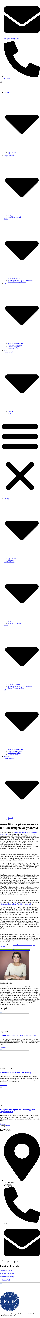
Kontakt (10, 411)
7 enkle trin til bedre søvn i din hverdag (15, 1073)
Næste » (8, 1126)
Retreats (6, 350)
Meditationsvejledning (14, 347)
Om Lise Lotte (12, 152)
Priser (9, 413)
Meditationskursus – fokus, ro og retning (20, 280)
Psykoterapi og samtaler (15, 345)
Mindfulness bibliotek (14, 217)
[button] (20, 456)
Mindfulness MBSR (14, 278)
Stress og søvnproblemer (15, 343)
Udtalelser (11, 154)
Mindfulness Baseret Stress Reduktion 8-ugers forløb (16, 904)
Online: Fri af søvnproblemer (17, 282)
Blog (9, 215)
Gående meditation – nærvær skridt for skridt (18, 1035)
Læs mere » (3, 1048)
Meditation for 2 (13, 348)
